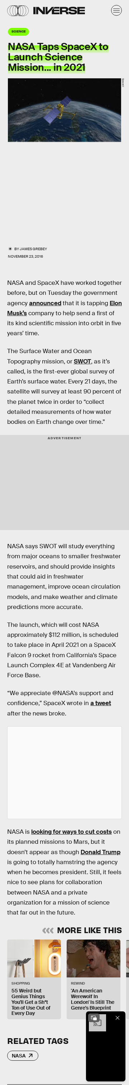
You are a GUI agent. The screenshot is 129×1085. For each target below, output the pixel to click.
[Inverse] (59, 10)
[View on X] (64, 772)
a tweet (100, 703)
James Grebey (33, 249)
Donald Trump (100, 852)
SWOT (82, 361)
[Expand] (94, 1018)
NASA (19, 1055)
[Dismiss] (117, 1018)
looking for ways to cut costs (71, 832)
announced (45, 303)
